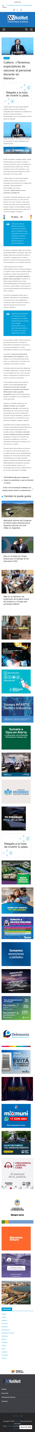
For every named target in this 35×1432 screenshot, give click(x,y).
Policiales (4, 1342)
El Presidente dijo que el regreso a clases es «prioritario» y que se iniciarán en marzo (18, 480)
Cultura (4, 1317)
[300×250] (16, 643)
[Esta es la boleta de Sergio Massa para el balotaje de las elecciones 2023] (17, 538)
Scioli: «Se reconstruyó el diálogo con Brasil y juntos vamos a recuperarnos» (17, 489)
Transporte (5, 1355)
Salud (3, 1348)
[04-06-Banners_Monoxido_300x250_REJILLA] (16, 1051)
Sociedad (4, 1352)
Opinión (4, 1339)
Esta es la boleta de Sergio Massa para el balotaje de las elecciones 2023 (16, 558)
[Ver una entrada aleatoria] (31, 29)
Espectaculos (6, 1330)
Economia (5, 1323)
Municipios (5, 1336)
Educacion (5, 1326)
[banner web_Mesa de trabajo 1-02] (17, 1193)
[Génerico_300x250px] (16, 617)
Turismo (4, 1358)
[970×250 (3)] (18, 148)
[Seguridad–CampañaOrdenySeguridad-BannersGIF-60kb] (16, 1132)
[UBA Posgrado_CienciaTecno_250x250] (14, 807)
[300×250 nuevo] (16, 943)
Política (6, 58)
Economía (5, 1393)
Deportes (4, 1320)
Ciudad (4, 1314)
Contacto (5, 1401)
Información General (8, 1333)
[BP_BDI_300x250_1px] (18, 84)
